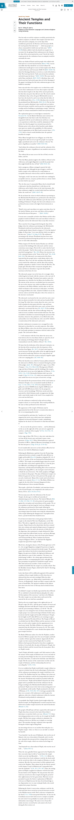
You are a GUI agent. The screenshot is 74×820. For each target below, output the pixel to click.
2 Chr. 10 (50, 431)
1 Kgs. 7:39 (27, 433)
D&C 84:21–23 (45, 164)
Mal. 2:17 (23, 501)
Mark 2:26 (35, 367)
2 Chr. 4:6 (43, 431)
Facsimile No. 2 (23, 116)
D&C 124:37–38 (37, 192)
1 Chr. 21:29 (25, 373)
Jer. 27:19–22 (42, 444)
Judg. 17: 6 (31, 234)
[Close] (15, 22)
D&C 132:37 (36, 78)
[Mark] (15, 25)
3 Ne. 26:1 (41, 768)
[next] (72, 411)
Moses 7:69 (45, 64)
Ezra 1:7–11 (35, 480)
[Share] (15, 30)
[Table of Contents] (2, 10)
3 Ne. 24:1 (34, 768)
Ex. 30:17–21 (42, 308)
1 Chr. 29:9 (34, 385)
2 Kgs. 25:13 (34, 444)
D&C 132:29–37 (49, 70)
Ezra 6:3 (33, 457)
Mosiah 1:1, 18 (23, 707)
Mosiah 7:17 (46, 714)
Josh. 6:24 (21, 256)
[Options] (71, 9)
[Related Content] (67, 9)
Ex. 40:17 (35, 349)
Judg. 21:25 (38, 234)
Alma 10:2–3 (28, 749)
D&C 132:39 (39, 76)
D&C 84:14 (42, 102)
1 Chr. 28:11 (26, 385)
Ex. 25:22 (48, 342)
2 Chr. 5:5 (33, 375)
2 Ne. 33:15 (30, 691)
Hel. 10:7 (36, 691)
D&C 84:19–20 (42, 144)
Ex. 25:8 (36, 252)
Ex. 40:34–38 (38, 357)
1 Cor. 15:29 (27, 794)
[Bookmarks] (64, 9)
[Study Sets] (61, 9)
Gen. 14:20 (36, 100)
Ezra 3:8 (30, 492)
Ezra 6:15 (37, 492)
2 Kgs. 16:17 (28, 440)
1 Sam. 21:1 (28, 367)
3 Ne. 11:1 (44, 756)
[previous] (2, 411)
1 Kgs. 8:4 (26, 375)
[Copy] (15, 28)
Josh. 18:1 (30, 365)
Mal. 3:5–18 (30, 501)
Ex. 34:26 (52, 254)
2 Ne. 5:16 (32, 665)
